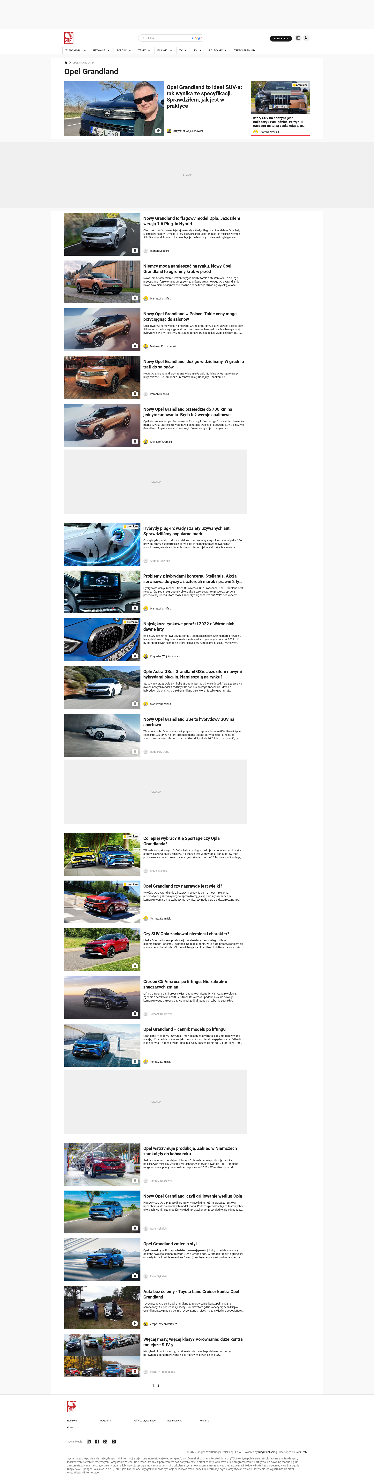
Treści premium (244, 50)
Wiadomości (73, 50)
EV (195, 50)
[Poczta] (298, 38)
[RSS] (88, 1441)
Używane (99, 50)
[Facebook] (97, 1441)
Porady (122, 50)
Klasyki (162, 50)
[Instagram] (113, 1441)
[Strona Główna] (68, 38)
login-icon (306, 38)
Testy (142, 50)
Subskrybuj (281, 38)
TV (181, 50)
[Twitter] (105, 1441)
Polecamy (215, 50)
